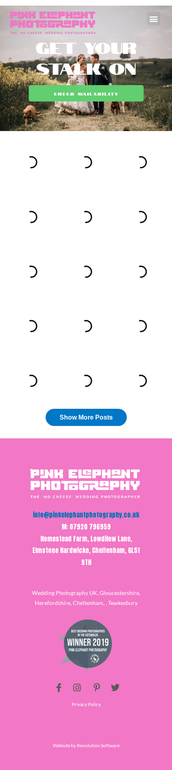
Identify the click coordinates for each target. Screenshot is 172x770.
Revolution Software (98, 745)
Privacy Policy (86, 704)
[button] (153, 18)
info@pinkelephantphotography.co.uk (86, 514)
